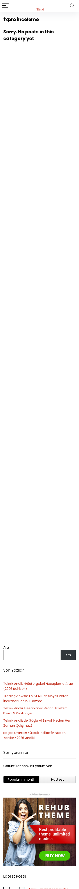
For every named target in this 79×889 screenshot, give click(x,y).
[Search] (72, 6)
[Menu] (5, 6)
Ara (6, 647)
